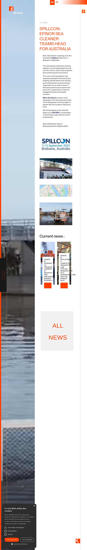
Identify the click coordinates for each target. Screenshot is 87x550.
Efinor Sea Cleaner (50, 98)
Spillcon (55, 58)
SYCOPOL (56, 113)
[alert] (19, 526)
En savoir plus (22, 523)
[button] (19, 544)
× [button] (34, 506)
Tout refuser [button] (27, 540)
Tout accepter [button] (11, 540)
